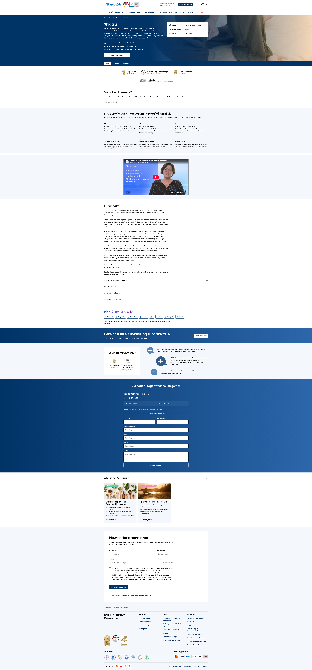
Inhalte (117, 64)
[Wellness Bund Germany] (133, 657)
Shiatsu (126, 18)
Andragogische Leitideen (172, 640)
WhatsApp (133, 317)
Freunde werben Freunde (196, 638)
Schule (126, 442)
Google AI (170, 317)
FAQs (189, 625)
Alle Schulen (191, 622)
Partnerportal (144, 625)
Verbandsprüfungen (170, 637)
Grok (160, 317)
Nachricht (127, 451)
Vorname (127, 418)
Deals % (200, 12)
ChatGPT (110, 317)
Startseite (107, 18)
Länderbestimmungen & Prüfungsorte (172, 619)
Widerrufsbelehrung (194, 634)
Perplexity (121, 317)
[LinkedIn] (129, 666)
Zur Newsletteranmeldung (196, 641)
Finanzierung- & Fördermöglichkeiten (194, 630)
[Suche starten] (198, 4)
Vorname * (113, 550)
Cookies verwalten (201, 666)
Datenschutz (187, 666)
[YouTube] (121, 666)
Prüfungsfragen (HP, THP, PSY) (172, 625)
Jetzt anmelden (117, 55)
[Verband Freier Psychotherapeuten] (106, 657)
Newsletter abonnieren (118, 587)
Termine (107, 64)
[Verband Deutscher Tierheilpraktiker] (120, 657)
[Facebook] (125, 666)
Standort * (160, 559)
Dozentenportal (145, 622)
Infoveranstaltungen (185, 4)
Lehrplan (166, 633)
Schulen (182, 12)
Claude (181, 317)
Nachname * (161, 550)
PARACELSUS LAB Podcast (196, 618)
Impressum (177, 666)
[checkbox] (110, 568)
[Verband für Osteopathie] (126, 657)
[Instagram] (117, 666)
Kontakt (126, 64)
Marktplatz (143, 629)
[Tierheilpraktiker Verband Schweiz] (140, 657)
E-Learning (173, 12)
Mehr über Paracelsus (171, 630)
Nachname (161, 418)
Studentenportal (145, 618)
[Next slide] (206, 478)
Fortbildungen (117, 18)
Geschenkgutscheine (194, 645)
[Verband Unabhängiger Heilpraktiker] (113, 657)
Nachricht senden (156, 465)
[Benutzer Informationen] (206, 4)
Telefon (126, 434)
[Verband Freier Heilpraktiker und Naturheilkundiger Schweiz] (147, 657)
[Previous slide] (202, 478)
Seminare (163, 12)
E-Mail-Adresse (129, 426)
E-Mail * (112, 559)
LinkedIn (144, 317)
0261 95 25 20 (165, 6)
